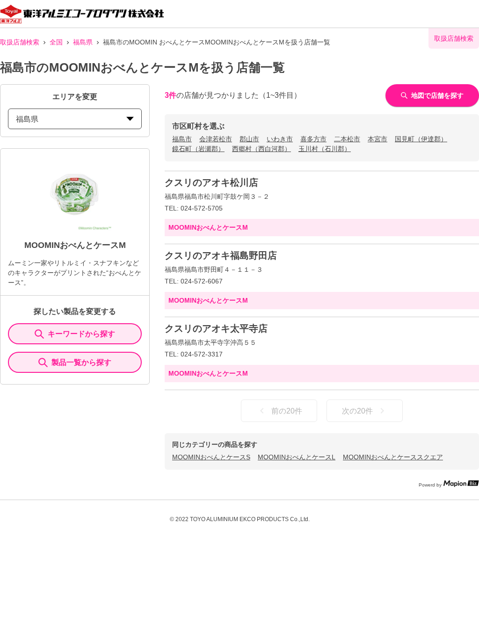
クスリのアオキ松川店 (211, 182)
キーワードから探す (81, 334)
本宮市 (377, 139)
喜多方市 (313, 139)
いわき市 (280, 139)
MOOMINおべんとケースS (211, 457)
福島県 (83, 42)
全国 (56, 42)
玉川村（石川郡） (324, 148)
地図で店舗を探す (437, 95)
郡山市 (249, 139)
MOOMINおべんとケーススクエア (393, 457)
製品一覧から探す (81, 362)
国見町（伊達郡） (421, 139)
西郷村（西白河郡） (261, 148)
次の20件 (357, 411)
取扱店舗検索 (19, 42)
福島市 (182, 139)
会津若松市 (215, 139)
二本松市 (347, 139)
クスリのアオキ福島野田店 (221, 255)
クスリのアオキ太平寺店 (216, 328)
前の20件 (286, 411)
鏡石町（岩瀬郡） (198, 148)
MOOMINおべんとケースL (296, 457)
